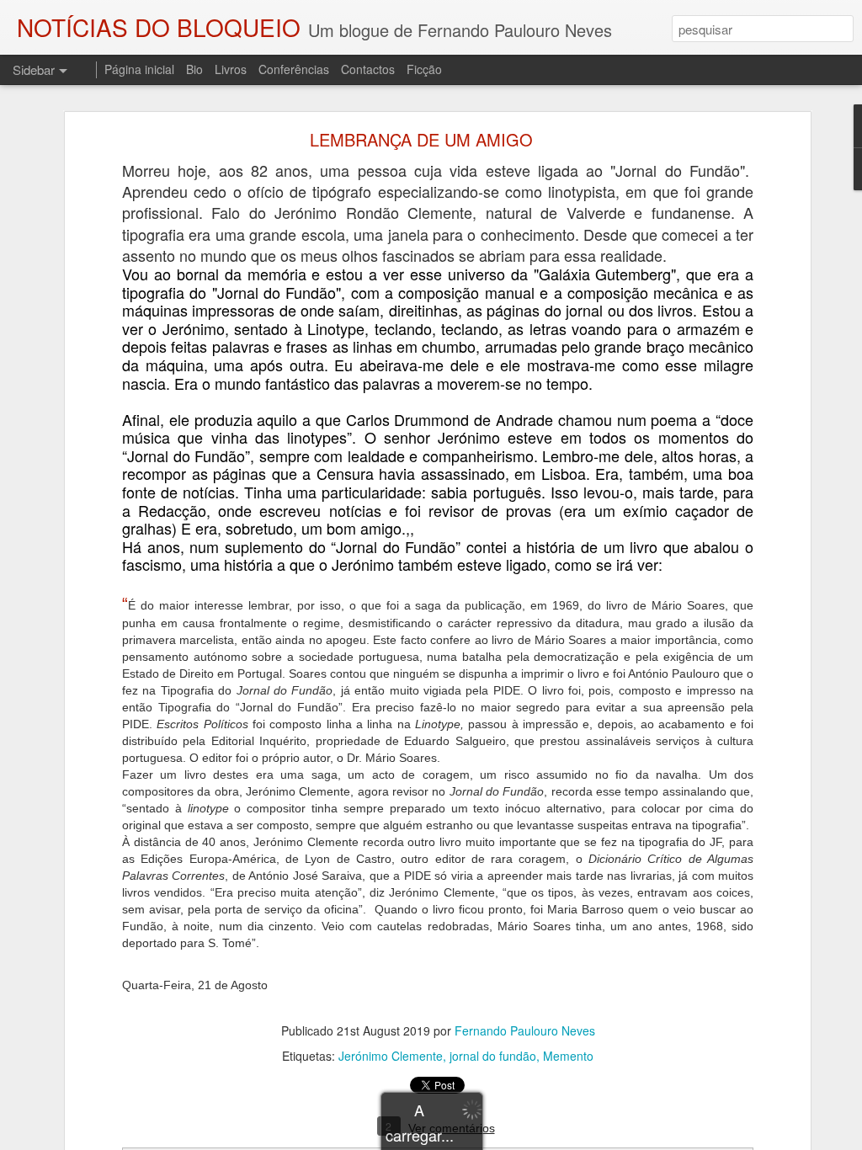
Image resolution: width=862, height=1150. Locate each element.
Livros (231, 69)
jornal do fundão (493, 1055)
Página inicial (139, 69)
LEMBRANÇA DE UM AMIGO (421, 139)
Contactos (368, 69)
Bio (194, 69)
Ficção (424, 69)
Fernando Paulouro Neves (525, 1030)
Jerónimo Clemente (390, 1055)
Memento (568, 1055)
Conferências (293, 69)
